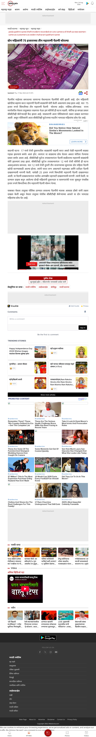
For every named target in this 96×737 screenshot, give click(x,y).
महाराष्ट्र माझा (6, 9)
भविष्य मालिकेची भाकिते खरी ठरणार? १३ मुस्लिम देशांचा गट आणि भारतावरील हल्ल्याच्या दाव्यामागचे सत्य (48, 561)
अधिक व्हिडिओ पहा (16, 572)
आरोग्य (25, 9)
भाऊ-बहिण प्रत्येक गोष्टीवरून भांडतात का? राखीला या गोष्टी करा (15, 561)
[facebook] (40, 652)
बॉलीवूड (53, 287)
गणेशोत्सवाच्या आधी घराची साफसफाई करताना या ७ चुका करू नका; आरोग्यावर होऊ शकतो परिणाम (82, 561)
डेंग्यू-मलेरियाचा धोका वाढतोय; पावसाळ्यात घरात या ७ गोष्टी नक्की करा (65, 561)
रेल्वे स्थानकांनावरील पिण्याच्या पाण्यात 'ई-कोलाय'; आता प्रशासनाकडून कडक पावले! (31, 624)
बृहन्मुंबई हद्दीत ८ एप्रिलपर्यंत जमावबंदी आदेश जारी (48, 282)
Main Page (23, 719)
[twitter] (45, 652)
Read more (31, 264)
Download (13, 87)
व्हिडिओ (71, 9)
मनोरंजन (81, 9)
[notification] (92, 3)
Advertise (41, 719)
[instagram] (56, 652)
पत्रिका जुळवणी (14, 669)
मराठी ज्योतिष (36, 9)
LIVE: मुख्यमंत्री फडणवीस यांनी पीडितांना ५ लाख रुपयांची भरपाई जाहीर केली (64, 624)
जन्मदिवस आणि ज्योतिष (17, 685)
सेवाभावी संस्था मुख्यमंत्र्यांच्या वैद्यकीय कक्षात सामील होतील (80, 624)
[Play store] (87, 3)
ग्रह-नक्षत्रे (12, 661)
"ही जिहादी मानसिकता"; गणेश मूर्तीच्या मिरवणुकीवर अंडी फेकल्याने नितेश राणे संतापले (15, 624)
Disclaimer (51, 719)
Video (14, 568)
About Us (32, 719)
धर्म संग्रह (61, 9)
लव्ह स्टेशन (12, 703)
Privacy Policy (72, 719)
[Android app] (48, 637)
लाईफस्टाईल (50, 9)
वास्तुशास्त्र (12, 665)
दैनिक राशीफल (14, 673)
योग (10, 699)
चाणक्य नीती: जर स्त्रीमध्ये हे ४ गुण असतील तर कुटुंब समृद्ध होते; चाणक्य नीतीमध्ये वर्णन (31, 561)
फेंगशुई (11, 677)
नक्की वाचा (15, 544)
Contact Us (61, 719)
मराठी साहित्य (13, 707)
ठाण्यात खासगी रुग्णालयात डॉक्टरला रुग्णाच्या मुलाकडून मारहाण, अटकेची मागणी (48, 624)
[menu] (3, 3)
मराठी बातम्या (12, 28)
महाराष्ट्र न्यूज (24, 28)
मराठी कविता (13, 711)
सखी (10, 695)
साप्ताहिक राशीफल (15, 681)
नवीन (13, 607)
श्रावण (17, 9)
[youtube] (51, 652)
